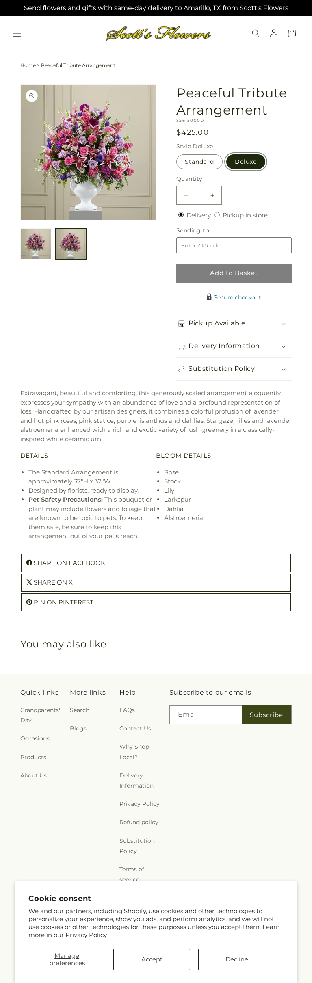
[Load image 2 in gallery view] (70, 243)
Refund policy (138, 822)
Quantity (189, 178)
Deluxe (246, 161)
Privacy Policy (86, 935)
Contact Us (135, 728)
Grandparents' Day (40, 715)
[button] (17, 33)
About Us (33, 775)
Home (28, 65)
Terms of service (131, 874)
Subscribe (266, 715)
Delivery (199, 215)
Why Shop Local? (134, 751)
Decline (236, 959)
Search (79, 710)
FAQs (127, 710)
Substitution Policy (137, 846)
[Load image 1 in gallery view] (35, 243)
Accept (151, 959)
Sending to (205, 230)
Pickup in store (245, 215)
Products (33, 757)
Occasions (35, 738)
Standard (199, 161)
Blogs (78, 728)
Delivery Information (136, 780)
